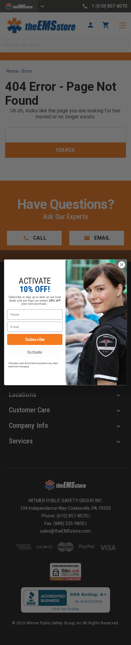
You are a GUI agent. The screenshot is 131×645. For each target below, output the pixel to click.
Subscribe (35, 339)
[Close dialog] (121, 265)
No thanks (34, 352)
